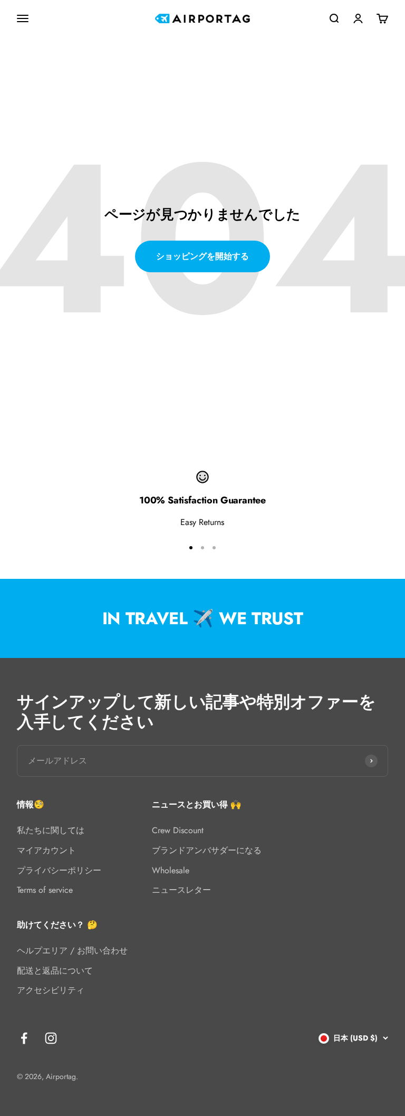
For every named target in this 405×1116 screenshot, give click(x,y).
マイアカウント (46, 850)
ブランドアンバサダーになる (207, 850)
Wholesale (170, 870)
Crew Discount (178, 830)
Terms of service (45, 890)
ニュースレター (181, 890)
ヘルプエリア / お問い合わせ (72, 951)
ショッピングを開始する (202, 256)
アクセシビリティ (50, 990)
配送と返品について (55, 971)
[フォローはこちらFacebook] (24, 1038)
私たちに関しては (50, 830)
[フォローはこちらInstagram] (51, 1038)
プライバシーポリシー (59, 870)
